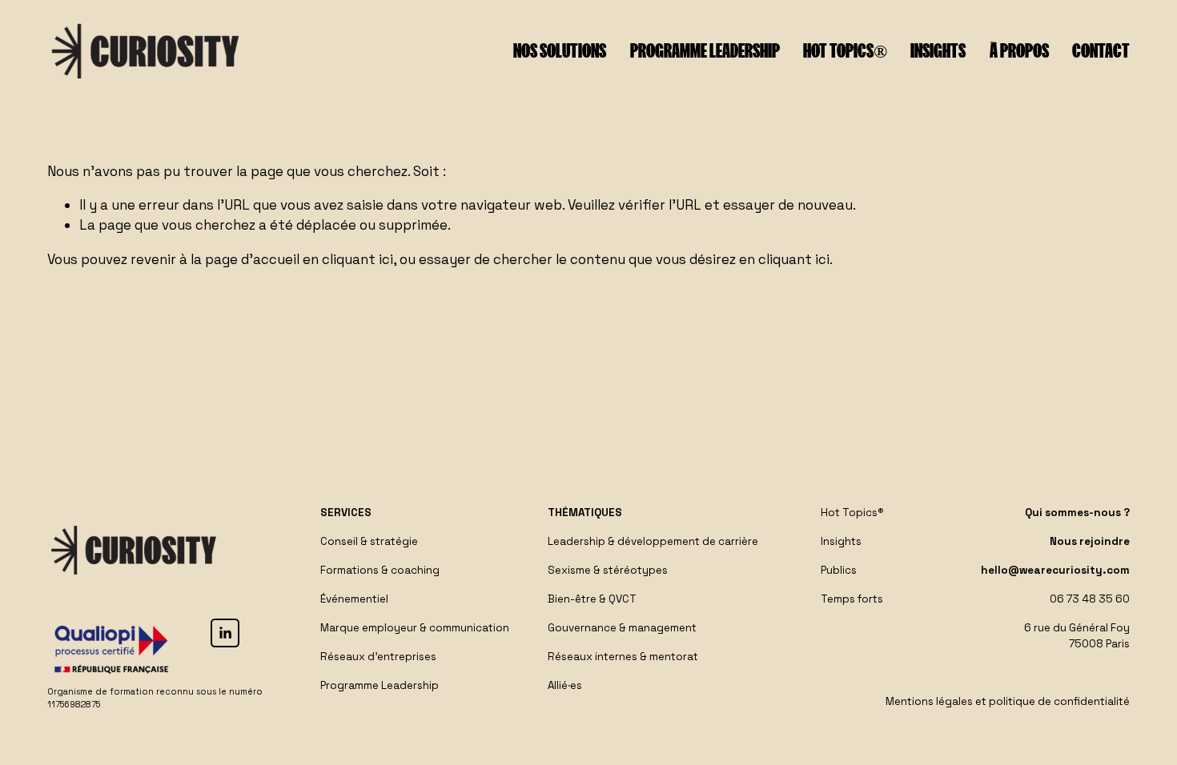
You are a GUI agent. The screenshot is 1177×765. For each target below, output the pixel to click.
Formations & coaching (380, 570)
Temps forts (852, 599)
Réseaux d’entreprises (378, 656)
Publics (839, 570)
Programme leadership (705, 51)
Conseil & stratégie (369, 541)
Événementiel (354, 599)
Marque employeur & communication (414, 628)
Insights (938, 51)
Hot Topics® (845, 51)
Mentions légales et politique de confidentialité (1008, 701)
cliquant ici (357, 259)
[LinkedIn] (225, 633)
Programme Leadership (379, 685)
